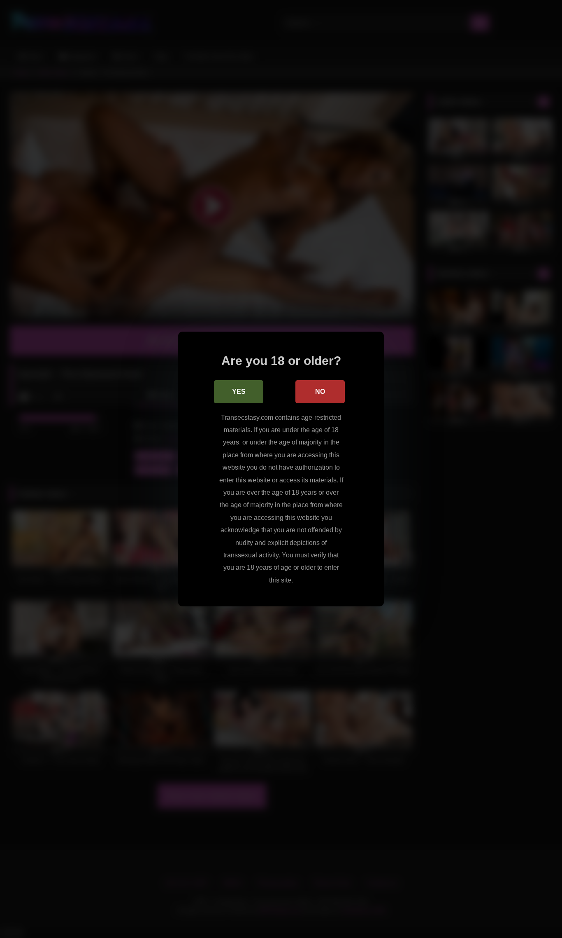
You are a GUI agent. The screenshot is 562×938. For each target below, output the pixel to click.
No (320, 391)
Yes (239, 391)
